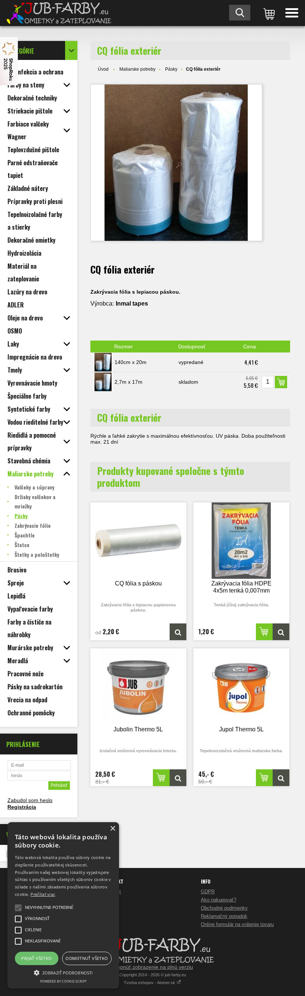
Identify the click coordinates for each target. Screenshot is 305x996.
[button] (63, 972)
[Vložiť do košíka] (281, 382)
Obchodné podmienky (224, 908)
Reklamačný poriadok (224, 916)
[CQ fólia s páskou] (138, 540)
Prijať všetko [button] (36, 958)
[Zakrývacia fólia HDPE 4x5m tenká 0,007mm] (241, 540)
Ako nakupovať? (218, 900)
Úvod (103, 69)
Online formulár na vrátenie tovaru (237, 924)
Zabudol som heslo (29, 800)
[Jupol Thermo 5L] (241, 686)
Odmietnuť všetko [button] (86, 958)
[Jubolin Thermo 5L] (138, 686)
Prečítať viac (42, 894)
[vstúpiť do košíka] (268, 13)
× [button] (112, 828)
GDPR (208, 891)
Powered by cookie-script (63, 981)
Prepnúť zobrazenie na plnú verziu (152, 967)
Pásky (171, 69)
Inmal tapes (132, 303)
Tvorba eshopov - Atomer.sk (150, 982)
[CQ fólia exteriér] (176, 162)
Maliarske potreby (137, 69)
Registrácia (21, 807)
